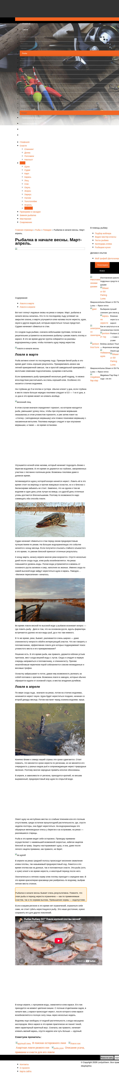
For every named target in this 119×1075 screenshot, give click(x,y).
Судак (27, 169)
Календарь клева (103, 243)
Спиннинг (29, 148)
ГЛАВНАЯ (24, 142)
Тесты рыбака (101, 240)
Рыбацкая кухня (103, 247)
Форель (28, 204)
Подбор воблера (103, 233)
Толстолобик (30, 201)
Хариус (27, 194)
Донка (27, 152)
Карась (27, 176)
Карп (26, 173)
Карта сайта (25, 1071)
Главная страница (24, 229)
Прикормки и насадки (30, 211)
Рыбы (22, 162)
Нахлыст (28, 159)
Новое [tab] (102, 271)
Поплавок (29, 155)
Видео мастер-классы (105, 236)
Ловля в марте (27, 303)
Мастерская (25, 218)
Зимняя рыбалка (28, 215)
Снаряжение (26, 222)
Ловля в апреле (27, 306)
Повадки (28, 208)
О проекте (25, 1067)
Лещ (26, 180)
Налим (27, 197)
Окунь (27, 187)
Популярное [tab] (102, 265)
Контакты (24, 1064)
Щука (27, 166)
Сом (26, 183)
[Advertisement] (51, 445)
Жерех (27, 190)
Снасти (23, 145)
